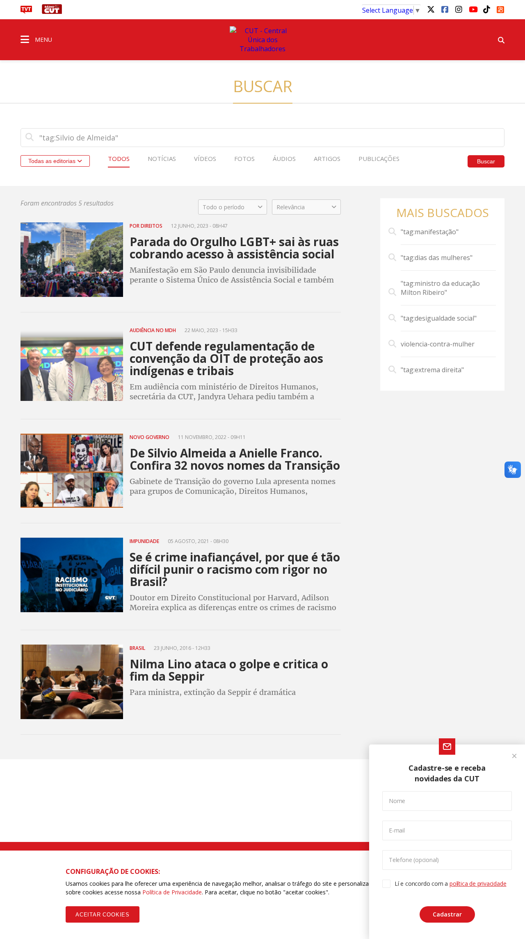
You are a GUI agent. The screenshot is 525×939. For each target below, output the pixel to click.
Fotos (244, 158)
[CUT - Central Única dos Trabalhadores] (262, 39)
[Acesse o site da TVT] (26, 11)
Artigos (327, 158)
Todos (119, 158)
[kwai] (500, 8)
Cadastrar (447, 914)
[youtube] (472, 9)
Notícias (162, 158)
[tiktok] (486, 9)
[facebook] (445, 9)
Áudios (284, 158)
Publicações (378, 158)
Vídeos (205, 158)
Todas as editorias (52, 161)
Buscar (486, 161)
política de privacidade (478, 883)
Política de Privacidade (172, 892)
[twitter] (431, 9)
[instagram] (458, 9)
